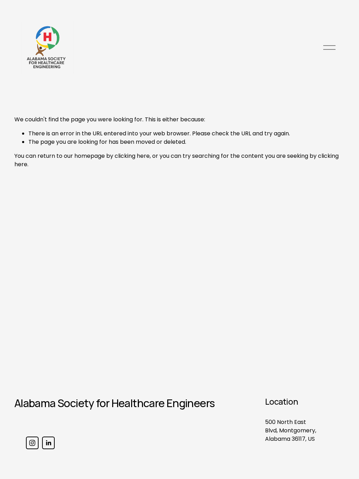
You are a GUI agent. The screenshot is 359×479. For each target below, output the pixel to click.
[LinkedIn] (48, 443)
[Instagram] (32, 443)
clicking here (132, 156)
